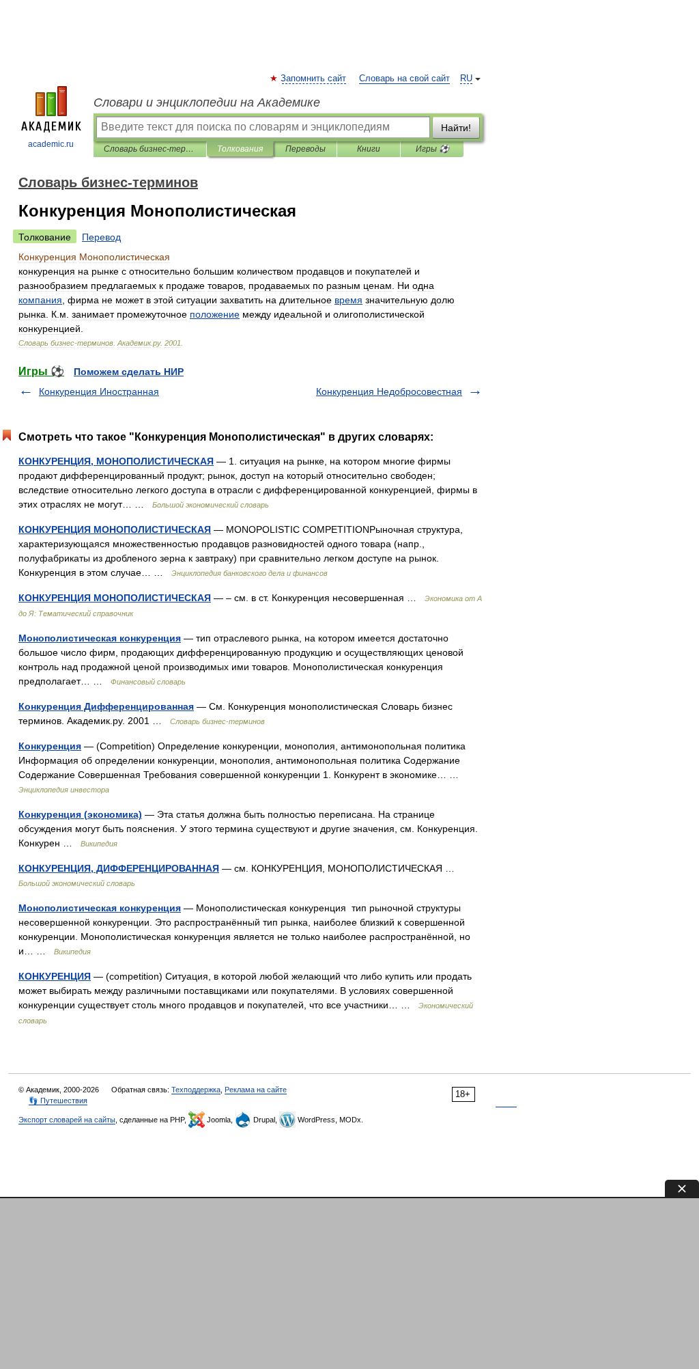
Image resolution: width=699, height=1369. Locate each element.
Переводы (305, 149)
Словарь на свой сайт (404, 78)
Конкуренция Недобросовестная (389, 391)
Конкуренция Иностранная (99, 391)
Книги (368, 149)
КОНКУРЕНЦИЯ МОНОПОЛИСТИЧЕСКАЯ (114, 529)
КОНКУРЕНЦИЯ (54, 976)
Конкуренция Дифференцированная (106, 706)
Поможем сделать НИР (129, 371)
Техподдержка (195, 1089)
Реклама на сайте (256, 1089)
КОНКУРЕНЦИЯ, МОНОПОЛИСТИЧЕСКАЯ (116, 461)
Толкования (240, 149)
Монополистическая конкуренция (99, 638)
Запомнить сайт (314, 78)
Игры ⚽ (432, 149)
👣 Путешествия (58, 1100)
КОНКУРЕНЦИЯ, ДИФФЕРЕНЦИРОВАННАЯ (118, 868)
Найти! (456, 127)
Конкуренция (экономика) (80, 814)
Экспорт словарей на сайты (66, 1120)
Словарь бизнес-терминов (150, 149)
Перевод (101, 237)
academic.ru (51, 144)
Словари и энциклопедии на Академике (207, 102)
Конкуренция (49, 746)
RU (466, 78)
